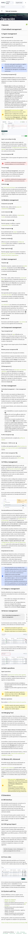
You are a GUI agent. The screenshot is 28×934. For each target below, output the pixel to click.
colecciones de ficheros (9, 187)
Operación (20, 15)
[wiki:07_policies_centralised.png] (14, 503)
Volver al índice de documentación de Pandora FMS (14, 922)
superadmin (13, 779)
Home (2, 15)
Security (25, 933)
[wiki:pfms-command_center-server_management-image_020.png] (14, 659)
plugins (15, 231)
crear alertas (22, 321)
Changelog (22, 932)
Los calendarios (5, 304)
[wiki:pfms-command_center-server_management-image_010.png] (14, 639)
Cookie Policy (19, 933)
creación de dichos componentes (9, 255)
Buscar (23, 6)
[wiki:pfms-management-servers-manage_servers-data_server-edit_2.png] (14, 129)
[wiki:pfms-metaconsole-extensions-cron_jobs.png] (14, 873)
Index (18, 932)
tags (14, 334)
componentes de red (6, 225)
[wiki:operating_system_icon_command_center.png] (11, 366)
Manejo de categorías (10, 899)
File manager (5, 933)
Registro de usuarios (10, 901)
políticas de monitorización (14, 468)
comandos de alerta (6, 294)
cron (26, 902)
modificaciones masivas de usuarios (17, 702)
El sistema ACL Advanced (7, 767)
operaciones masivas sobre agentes (17, 674)
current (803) (8, 2)
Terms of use (12, 933)
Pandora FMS (7, 14)
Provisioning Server (15, 110)
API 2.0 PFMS (20, 458)
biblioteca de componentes (8, 253)
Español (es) (19, 2)
